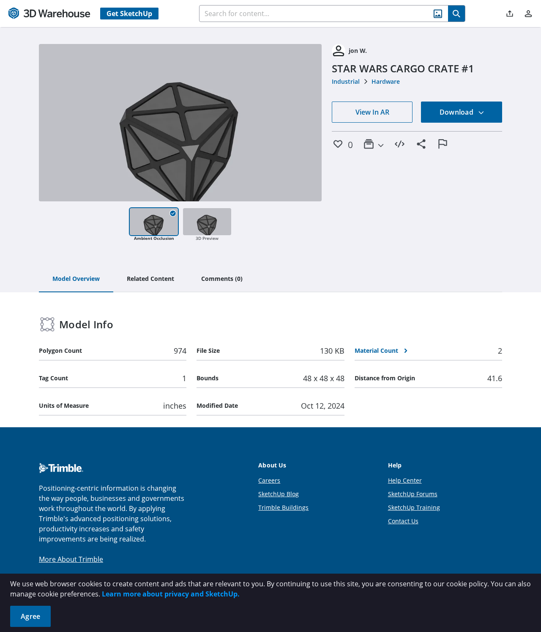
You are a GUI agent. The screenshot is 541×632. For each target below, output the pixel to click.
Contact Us (403, 521)
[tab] (76, 279)
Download (457, 112)
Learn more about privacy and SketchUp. (171, 594)
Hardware (386, 81)
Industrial (346, 81)
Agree (30, 616)
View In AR (372, 112)
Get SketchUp (129, 13)
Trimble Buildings (283, 507)
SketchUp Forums (412, 494)
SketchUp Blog (278, 494)
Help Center (405, 480)
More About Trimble (71, 559)
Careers (269, 480)
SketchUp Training (414, 507)
